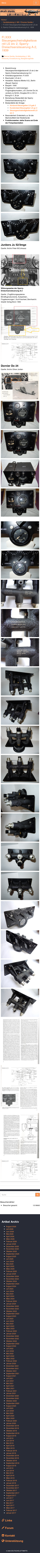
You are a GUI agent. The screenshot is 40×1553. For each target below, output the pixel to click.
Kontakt (9, 1535)
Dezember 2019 (12, 1425)
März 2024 (10, 1298)
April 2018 (10, 1475)
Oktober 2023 (11, 1311)
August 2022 (11, 1346)
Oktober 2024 (11, 1281)
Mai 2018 (9, 1473)
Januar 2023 (11, 1333)
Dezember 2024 (12, 1276)
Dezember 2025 (12, 1246)
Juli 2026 (9, 1229)
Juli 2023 (9, 1318)
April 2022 (10, 1356)
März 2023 (10, 1328)
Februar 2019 (11, 1450)
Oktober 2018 (11, 1460)
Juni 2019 (10, 1440)
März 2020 (10, 1418)
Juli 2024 (9, 1288)
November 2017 (12, 1488)
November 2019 (12, 1428)
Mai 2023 (9, 1323)
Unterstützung (13, 1541)
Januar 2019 (11, 1453)
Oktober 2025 (11, 1251)
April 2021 (10, 1386)
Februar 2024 (11, 1301)
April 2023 (10, 1326)
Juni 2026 (10, 1231)
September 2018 (12, 1463)
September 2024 (12, 1283)
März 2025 (10, 1268)
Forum (8, 1528)
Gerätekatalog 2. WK (11, 22)
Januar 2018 (11, 1483)
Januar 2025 (11, 1274)
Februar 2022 (11, 1361)
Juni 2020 (10, 1410)
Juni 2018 (10, 1470)
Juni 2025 (10, 1261)
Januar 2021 (11, 1393)
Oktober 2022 (11, 1341)
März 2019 (10, 1448)
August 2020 (11, 1406)
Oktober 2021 (11, 1371)
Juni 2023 (10, 1321)
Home (3, 19)
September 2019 (12, 1433)
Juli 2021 (9, 1378)
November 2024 (12, 1279)
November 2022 (12, 1338)
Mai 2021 (9, 1383)
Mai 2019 (9, 1443)
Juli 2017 (9, 1498)
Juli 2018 (9, 1468)
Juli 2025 (9, 1259)
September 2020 (12, 1403)
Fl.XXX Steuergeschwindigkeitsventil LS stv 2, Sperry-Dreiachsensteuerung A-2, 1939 (19, 43)
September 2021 (12, 1373)
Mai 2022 (9, 1353)
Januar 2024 (11, 1303)
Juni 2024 (10, 1291)
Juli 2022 (9, 1348)
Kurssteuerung (14, 58)
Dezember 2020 (12, 1395)
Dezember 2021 (12, 1366)
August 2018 (11, 1465)
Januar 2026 (11, 1244)
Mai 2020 (9, 1413)
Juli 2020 (9, 1408)
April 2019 (10, 1445)
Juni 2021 (10, 1381)
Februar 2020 (11, 1420)
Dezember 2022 (12, 1336)
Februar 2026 (11, 1241)
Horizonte (5, 58)
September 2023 (12, 1313)
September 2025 (12, 1254)
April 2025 (10, 1266)
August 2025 (11, 1256)
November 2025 (12, 1249)
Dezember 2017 (12, 1485)
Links (8, 1520)
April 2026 (10, 1236)
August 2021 (11, 1376)
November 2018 (12, 1458)
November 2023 (12, 1308)
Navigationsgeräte (27, 58)
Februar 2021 (11, 1391)
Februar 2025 (11, 1271)
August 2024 (11, 1286)
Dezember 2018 (12, 1455)
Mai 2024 (9, 1293)
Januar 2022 (11, 1363)
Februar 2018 (11, 1480)
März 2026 (10, 1239)
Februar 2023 (11, 1331)
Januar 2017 (11, 1513)
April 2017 (10, 1505)
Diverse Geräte (27, 22)
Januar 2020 (11, 1423)
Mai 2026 (9, 1234)
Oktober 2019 (11, 1430)
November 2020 (12, 1398)
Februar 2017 (11, 1510)
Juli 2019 (9, 1438)
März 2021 (10, 1388)
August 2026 (11, 1226)
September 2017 (12, 1493)
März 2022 (10, 1358)
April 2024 (10, 1296)
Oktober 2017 (11, 1490)
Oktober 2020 (11, 1401)
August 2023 (11, 1316)
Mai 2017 (9, 1503)
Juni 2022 (10, 1351)
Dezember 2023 (12, 1306)
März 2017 (10, 1508)
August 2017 (11, 1495)
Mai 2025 (9, 1264)
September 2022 (12, 1343)
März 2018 (10, 1478)
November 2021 (12, 1368)
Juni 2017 (10, 1500)
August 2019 (11, 1435)
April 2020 (10, 1415)
